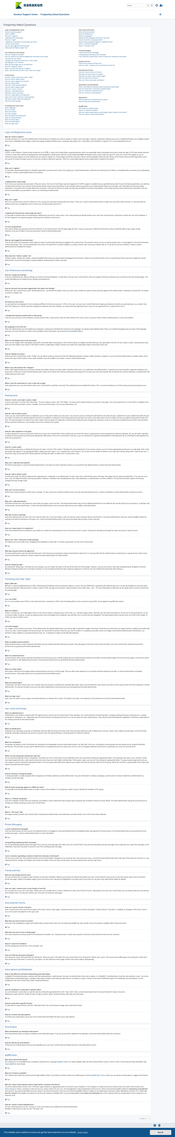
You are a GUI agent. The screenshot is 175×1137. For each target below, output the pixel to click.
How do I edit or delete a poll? (14, 87)
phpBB (73, 331)
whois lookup (9, 1089)
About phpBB (9, 1064)
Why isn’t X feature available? (88, 110)
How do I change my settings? (14, 55)
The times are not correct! (13, 58)
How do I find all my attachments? (89, 101)
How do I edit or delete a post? (15, 79)
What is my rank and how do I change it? (18, 68)
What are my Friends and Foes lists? (90, 63)
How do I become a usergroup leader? (91, 40)
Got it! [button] (160, 1132)
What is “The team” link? (86, 46)
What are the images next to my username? (19, 64)
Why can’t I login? (10, 40)
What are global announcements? (15, 116)
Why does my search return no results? (91, 74)
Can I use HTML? (10, 110)
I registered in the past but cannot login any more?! (21, 42)
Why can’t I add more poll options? (16, 85)
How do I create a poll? (12, 83)
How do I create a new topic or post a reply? (19, 77)
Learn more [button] (82, 1132)
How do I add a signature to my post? (17, 81)
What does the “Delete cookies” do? (16, 48)
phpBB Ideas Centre (98, 1075)
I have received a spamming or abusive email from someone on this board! (102, 56)
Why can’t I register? (11, 36)
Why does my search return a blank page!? (92, 76)
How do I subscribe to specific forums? (91, 91)
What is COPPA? (10, 34)
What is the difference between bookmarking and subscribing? (99, 87)
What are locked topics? (12, 121)
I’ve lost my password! (12, 44)
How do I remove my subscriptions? (90, 93)
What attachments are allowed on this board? (93, 99)
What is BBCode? (10, 108)
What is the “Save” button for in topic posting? (19, 97)
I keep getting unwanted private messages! (92, 55)
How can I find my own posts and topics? (91, 80)
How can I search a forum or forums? (90, 72)
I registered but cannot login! (14, 38)
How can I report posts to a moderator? (17, 95)
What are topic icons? (11, 124)
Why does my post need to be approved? (18, 99)
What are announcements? (13, 118)
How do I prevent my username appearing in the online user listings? (26, 56)
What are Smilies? (11, 112)
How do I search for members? (88, 78)
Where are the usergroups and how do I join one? (94, 38)
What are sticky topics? (12, 120)
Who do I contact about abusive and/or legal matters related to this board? (103, 112)
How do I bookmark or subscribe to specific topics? (95, 89)
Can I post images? (11, 114)
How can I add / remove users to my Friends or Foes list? (97, 65)
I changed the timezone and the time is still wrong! (21, 60)
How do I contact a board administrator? (92, 114)
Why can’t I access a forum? (13, 89)
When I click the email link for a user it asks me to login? (23, 70)
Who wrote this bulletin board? (89, 108)
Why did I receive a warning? (14, 93)
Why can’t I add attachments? (14, 91)
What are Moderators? (86, 34)
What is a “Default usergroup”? (88, 44)
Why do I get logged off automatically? (17, 46)
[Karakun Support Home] (29, 5)
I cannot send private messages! (89, 52)
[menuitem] (157, 5)
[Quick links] (160, 14)
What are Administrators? (87, 32)
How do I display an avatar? (14, 66)
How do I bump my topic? (13, 101)
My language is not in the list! (14, 62)
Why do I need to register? (13, 32)
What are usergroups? (85, 36)
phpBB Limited (63, 1062)
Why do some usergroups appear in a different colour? (96, 42)
